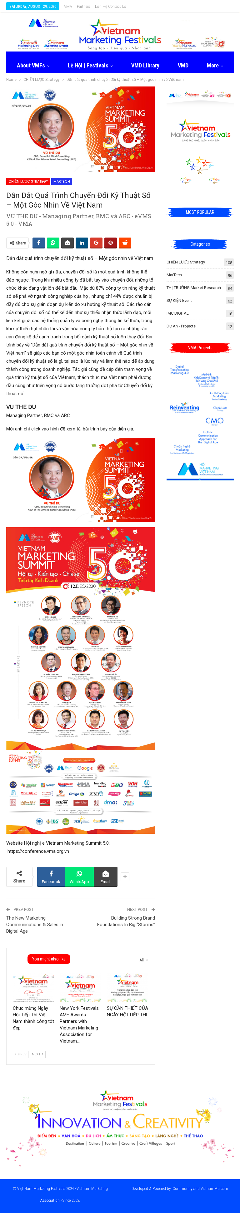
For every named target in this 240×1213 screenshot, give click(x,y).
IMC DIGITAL (178, 313)
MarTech (61, 181)
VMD (183, 65)
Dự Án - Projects (181, 326)
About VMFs (31, 65)
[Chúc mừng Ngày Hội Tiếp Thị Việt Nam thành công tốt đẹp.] (33, 987)
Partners (83, 6)
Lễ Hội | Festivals (88, 65)
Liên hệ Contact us (110, 6)
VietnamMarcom (214, 1188)
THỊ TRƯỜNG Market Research (194, 287)
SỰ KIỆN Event (179, 300)
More (213, 65)
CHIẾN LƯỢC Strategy (28, 181)
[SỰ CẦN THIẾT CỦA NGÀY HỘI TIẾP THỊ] (127, 987)
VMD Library (145, 65)
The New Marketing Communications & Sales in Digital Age (34, 924)
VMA (68, 6)
